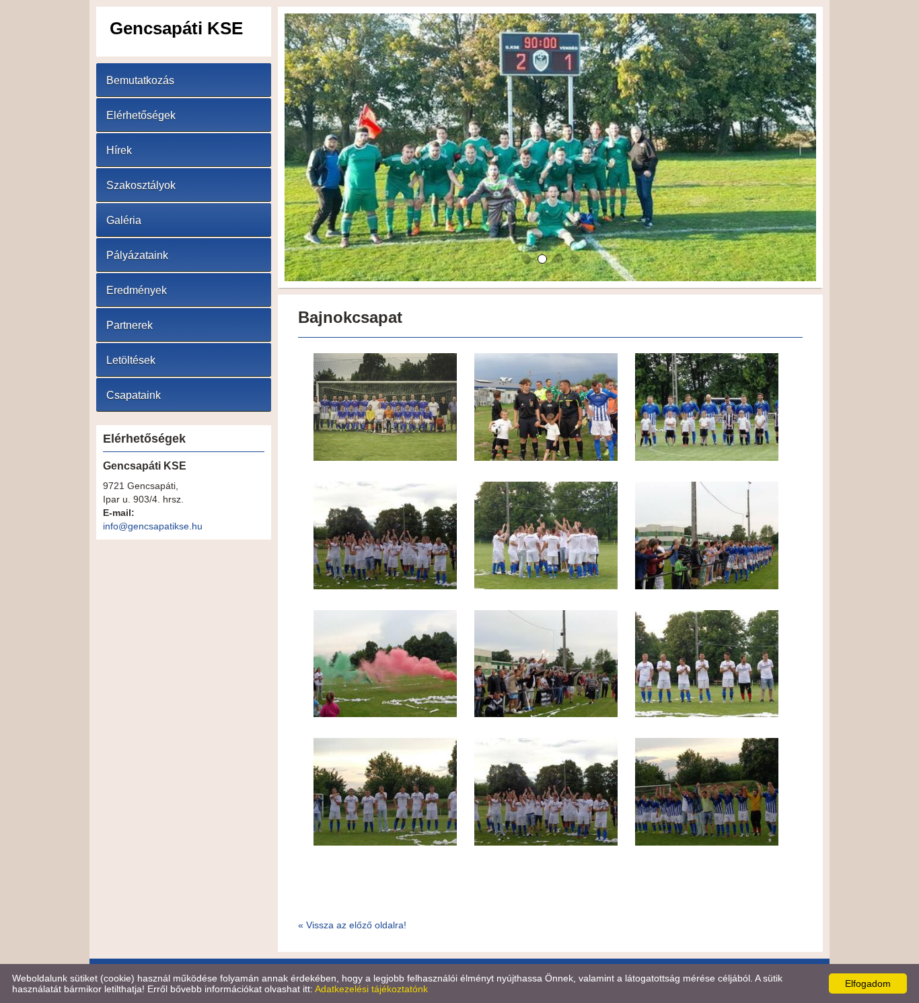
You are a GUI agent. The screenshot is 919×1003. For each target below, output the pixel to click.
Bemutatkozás (140, 80)
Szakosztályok (141, 185)
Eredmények (136, 290)
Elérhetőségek (141, 115)
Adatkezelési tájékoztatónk (371, 988)
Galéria (123, 220)
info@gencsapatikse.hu (153, 526)
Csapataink (133, 395)
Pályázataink (137, 255)
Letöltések (130, 360)
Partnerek (129, 325)
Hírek (119, 150)
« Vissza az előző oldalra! (352, 925)
